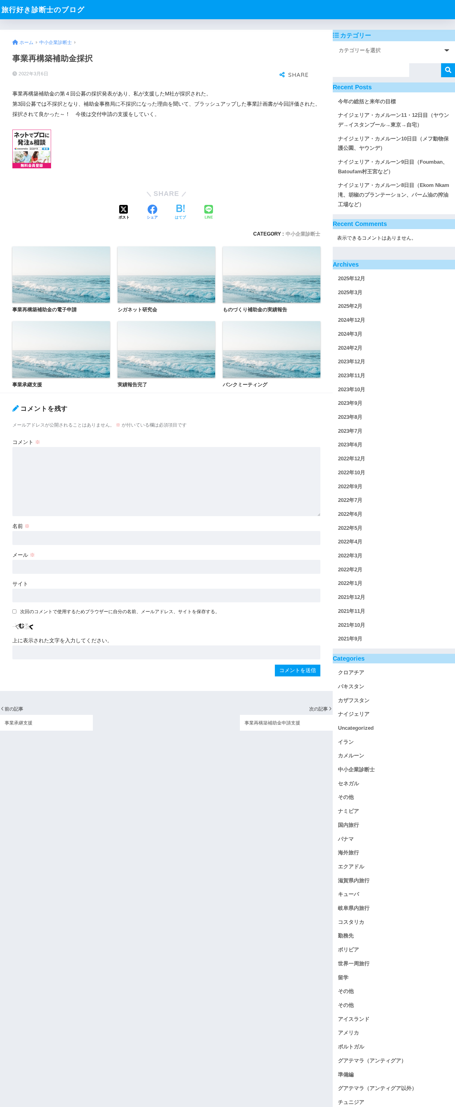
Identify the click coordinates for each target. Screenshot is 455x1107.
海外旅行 (348, 853)
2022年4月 (350, 542)
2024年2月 (350, 348)
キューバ (348, 894)
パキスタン (351, 686)
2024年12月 (351, 320)
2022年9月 (350, 486)
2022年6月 (350, 514)
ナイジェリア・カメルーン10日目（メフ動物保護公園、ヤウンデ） (393, 143)
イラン (346, 742)
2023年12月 (351, 362)
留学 (343, 978)
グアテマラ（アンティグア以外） (377, 1088)
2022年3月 (350, 556)
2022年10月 (351, 473)
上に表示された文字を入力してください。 (62, 641)
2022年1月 (350, 583)
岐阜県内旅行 (354, 908)
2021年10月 (351, 625)
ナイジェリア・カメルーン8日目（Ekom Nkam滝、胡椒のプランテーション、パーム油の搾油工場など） (393, 194)
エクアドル (351, 867)
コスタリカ (351, 922)
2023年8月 (350, 417)
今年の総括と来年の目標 (367, 101)
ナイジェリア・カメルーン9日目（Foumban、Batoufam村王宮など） (393, 167)
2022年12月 (351, 459)
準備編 (346, 1074)
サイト (20, 584)
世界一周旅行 (354, 964)
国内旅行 (348, 825)
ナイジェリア (354, 714)
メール (23, 555)
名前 (21, 526)
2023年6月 (350, 445)
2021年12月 (351, 597)
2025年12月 (351, 278)
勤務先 (346, 936)
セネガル (348, 783)
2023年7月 (350, 431)
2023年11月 (351, 376)
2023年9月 (350, 403)
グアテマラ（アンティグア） (372, 1061)
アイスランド (354, 1019)
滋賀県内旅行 (354, 880)
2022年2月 (350, 570)
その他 (346, 797)
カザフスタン (354, 700)
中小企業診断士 (303, 234)
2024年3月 (350, 334)
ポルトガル (351, 1047)
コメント (26, 442)
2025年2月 (350, 306)
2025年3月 (350, 292)
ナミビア (348, 811)
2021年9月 (350, 639)
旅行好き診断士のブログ (43, 10)
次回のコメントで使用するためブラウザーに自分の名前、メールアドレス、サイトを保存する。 (120, 611)
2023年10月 (351, 389)
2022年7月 (350, 500)
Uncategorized (356, 728)
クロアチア (351, 672)
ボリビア (348, 950)
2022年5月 (350, 528)
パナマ (346, 839)
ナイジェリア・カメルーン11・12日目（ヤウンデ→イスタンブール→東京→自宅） (393, 120)
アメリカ (348, 1033)
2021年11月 (351, 611)
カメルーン (351, 756)
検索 (448, 70)
